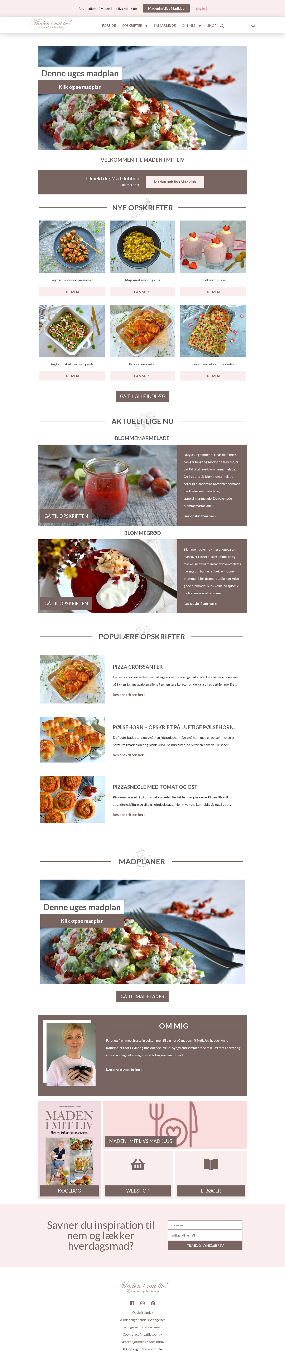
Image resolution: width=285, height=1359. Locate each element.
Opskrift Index (142, 1312)
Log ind (201, 8)
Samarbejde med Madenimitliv (142, 1342)
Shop (212, 25)
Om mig (188, 25)
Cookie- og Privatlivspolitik (142, 1334)
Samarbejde (165, 25)
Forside (109, 25)
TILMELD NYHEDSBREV (205, 1245)
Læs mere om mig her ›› (125, 1069)
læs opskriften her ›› (200, 516)
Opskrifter (132, 25)
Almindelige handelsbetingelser (142, 1320)
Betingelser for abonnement (142, 1327)
